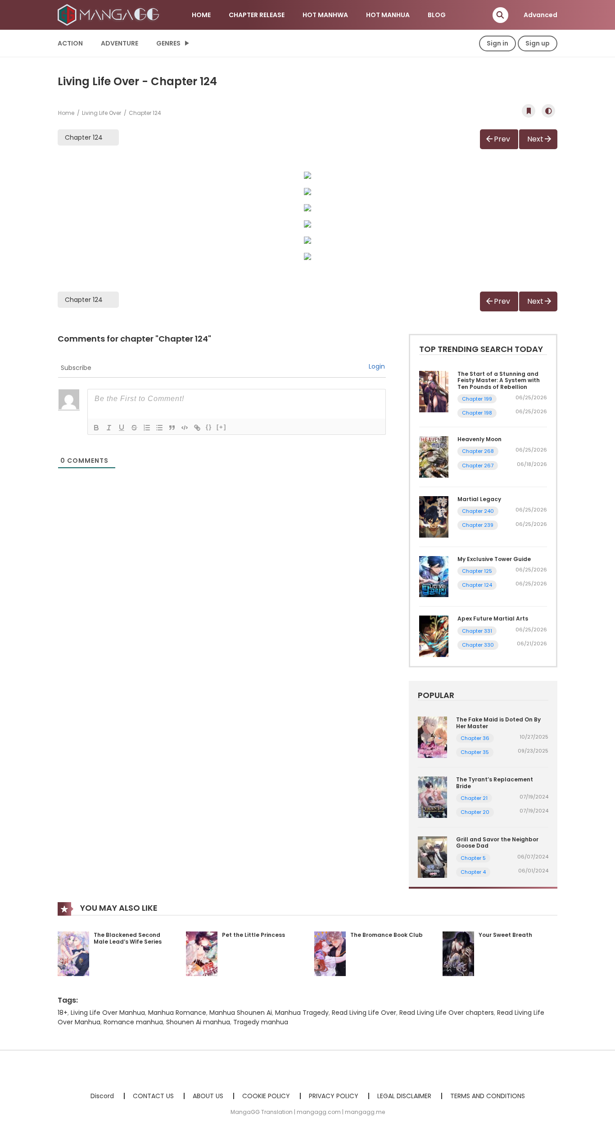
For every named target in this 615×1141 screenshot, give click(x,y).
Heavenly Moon (479, 439)
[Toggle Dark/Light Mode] (548, 111)
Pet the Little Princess (253, 935)
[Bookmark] (528, 111)
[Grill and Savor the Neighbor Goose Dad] (432, 856)
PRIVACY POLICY (333, 1095)
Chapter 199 (477, 398)
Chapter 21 (474, 798)
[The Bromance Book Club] (330, 953)
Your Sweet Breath (505, 935)
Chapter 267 (477, 465)
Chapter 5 (473, 858)
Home (66, 113)
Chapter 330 (478, 644)
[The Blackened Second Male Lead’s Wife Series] (73, 953)
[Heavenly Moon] (433, 456)
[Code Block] (184, 427)
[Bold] (96, 427)
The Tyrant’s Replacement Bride (494, 783)
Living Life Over (101, 113)
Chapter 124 (477, 585)
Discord (102, 1095)
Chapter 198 (477, 412)
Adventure (119, 43)
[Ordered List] (146, 427)
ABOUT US (208, 1095)
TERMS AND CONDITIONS (487, 1095)
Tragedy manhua (260, 1022)
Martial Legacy (479, 499)
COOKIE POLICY (266, 1095)
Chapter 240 (478, 511)
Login (377, 366)
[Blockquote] (172, 427)
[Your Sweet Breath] (458, 953)
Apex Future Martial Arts (492, 618)
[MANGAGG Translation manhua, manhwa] (110, 14)
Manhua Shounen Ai (240, 1012)
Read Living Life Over (364, 1012)
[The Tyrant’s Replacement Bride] (432, 796)
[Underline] (121, 427)
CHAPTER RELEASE (257, 14)
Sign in (497, 43)
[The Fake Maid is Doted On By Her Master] (432, 736)
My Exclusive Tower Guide (494, 559)
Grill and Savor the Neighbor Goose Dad (497, 842)
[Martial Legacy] (433, 516)
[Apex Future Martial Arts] (433, 635)
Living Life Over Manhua (108, 1012)
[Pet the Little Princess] (201, 953)
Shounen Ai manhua (198, 1022)
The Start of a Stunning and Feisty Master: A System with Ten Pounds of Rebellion (498, 380)
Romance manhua (133, 1022)
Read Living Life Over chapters (446, 1012)
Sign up (537, 43)
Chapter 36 (475, 738)
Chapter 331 (477, 630)
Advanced (540, 14)
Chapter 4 (473, 872)
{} (209, 427)
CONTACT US (153, 1095)
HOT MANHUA (388, 14)
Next (535, 139)
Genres (168, 43)
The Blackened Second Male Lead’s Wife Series (128, 938)
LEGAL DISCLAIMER (404, 1095)
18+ (63, 1012)
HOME (201, 14)
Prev (502, 139)
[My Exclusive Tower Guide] (433, 575)
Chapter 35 (475, 752)
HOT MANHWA (325, 14)
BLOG (437, 14)
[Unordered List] (159, 427)
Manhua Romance (177, 1012)
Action (70, 43)
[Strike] (134, 427)
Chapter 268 (478, 451)
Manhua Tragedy (302, 1012)
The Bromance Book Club (386, 935)
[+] (221, 427)
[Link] (197, 427)
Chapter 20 (475, 812)
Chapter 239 (477, 525)
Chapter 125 (477, 571)
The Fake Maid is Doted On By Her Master (498, 723)
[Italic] (109, 427)
